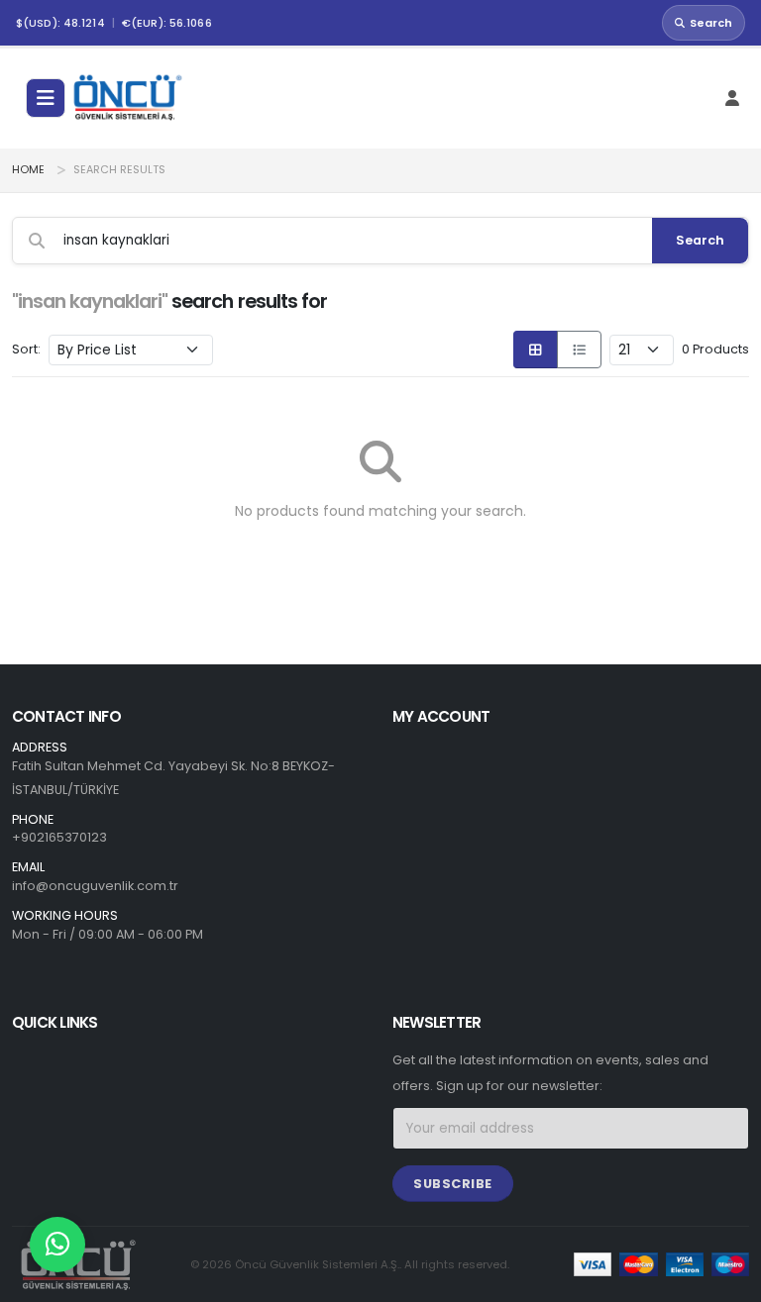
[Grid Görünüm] (535, 349)
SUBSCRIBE (452, 1183)
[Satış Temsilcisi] (57, 1244)
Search (711, 23)
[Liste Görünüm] (579, 349)
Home (28, 169)
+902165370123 (59, 837)
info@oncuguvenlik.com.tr (95, 885)
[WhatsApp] (57, 1244)
